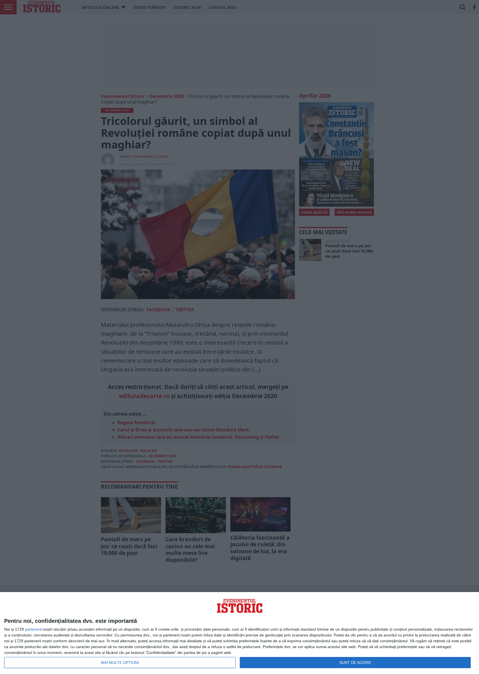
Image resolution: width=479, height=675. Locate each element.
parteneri (33, 629)
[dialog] (239, 633)
